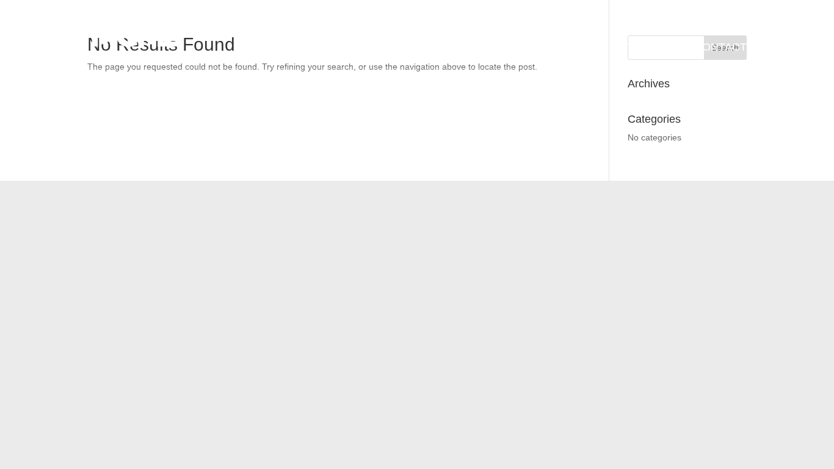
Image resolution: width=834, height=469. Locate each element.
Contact (720, 48)
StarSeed (649, 48)
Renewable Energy (463, 47)
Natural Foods (388, 47)
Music (586, 48)
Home (330, 48)
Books (533, 48)
